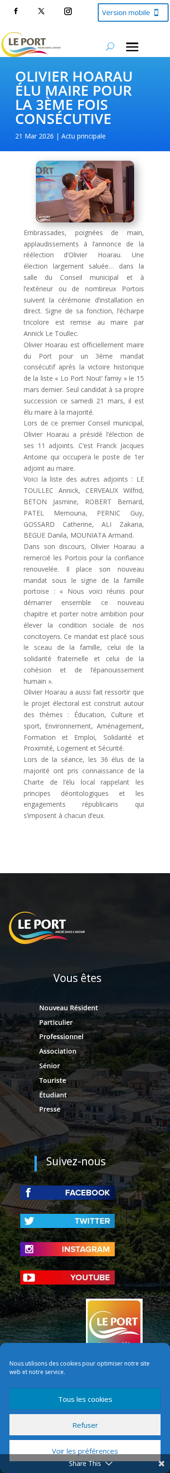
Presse (49, 1109)
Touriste (52, 1080)
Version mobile (126, 12)
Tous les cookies (85, 1399)
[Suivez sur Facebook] (15, 11)
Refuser (85, 1425)
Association (57, 1051)
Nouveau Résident (68, 1007)
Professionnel (61, 1036)
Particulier (56, 1022)
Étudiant (53, 1094)
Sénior (49, 1065)
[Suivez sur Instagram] (68, 11)
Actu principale (83, 135)
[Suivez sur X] (41, 11)
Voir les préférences (85, 1451)
